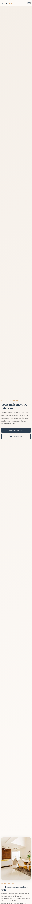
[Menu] (29, 3)
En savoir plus (16, 436)
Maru (8, 3)
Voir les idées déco (16, 430)
